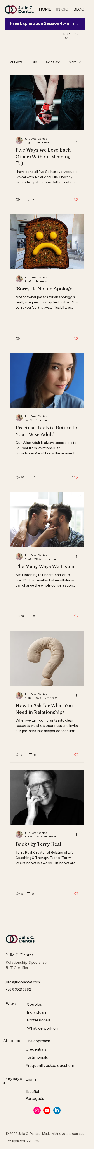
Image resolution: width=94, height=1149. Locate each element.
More (73, 62)
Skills (34, 62)
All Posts (16, 62)
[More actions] (77, 140)
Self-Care (53, 62)
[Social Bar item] (37, 1110)
